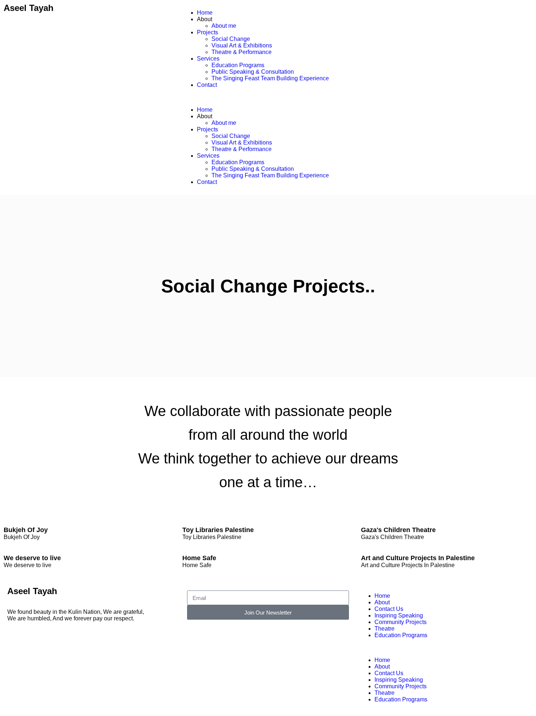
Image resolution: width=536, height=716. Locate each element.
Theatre (384, 628)
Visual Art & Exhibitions (241, 45)
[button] (268, 97)
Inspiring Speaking (398, 615)
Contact (207, 85)
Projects (207, 32)
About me (223, 26)
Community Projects (400, 622)
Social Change (230, 39)
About (382, 602)
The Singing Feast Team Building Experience (270, 78)
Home (205, 12)
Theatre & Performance (241, 52)
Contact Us (388, 609)
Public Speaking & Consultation (252, 72)
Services (208, 58)
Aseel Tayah (29, 8)
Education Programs (237, 65)
